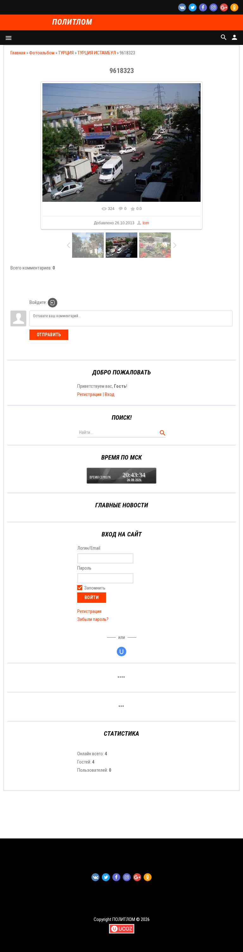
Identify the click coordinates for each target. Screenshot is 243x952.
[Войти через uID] (121, 651)
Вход (110, 394)
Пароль (84, 568)
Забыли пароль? (93, 619)
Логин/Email (88, 548)
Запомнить (94, 588)
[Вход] (52, 302)
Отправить (49, 334)
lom (146, 223)
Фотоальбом (41, 53)
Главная (17, 53)
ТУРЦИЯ (66, 53)
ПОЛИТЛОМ (72, 22)
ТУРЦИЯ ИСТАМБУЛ (97, 53)
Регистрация (89, 394)
